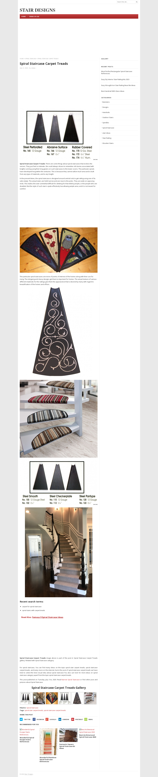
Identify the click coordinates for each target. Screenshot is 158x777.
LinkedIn (65, 719)
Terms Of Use (34, 16)
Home (23, 16)
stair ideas (106, 133)
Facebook (40, 719)
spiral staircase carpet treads (55, 710)
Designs (105, 107)
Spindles (105, 122)
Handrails (106, 112)
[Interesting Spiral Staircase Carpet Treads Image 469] (58, 377)
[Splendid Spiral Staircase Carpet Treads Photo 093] (59, 272)
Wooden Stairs (108, 143)
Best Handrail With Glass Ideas (112, 91)
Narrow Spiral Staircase (71, 679)
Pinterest (79, 719)
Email (91, 719)
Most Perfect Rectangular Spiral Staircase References (116, 72)
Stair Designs (29, 774)
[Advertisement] (79, 37)
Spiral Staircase (30, 59)
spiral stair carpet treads (34, 710)
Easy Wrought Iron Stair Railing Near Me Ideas (118, 85)
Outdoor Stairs (107, 117)
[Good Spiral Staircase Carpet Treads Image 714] (59, 457)
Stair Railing (106, 138)
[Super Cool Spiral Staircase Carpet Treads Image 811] (59, 159)
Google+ (53, 719)
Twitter (27, 719)
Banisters (106, 102)
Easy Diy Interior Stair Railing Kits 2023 (115, 79)
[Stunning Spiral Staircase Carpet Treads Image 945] (58, 597)
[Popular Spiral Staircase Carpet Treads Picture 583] (59, 504)
